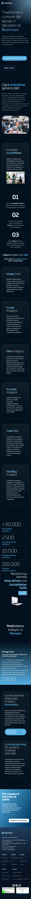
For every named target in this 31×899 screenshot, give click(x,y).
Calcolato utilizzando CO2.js (22, 894)
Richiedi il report (8, 679)
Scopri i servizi (9, 68)
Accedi (22, 593)
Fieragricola (8, 651)
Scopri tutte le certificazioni (12, 732)
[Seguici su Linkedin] (13, 886)
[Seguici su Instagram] (20, 886)
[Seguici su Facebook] (16, 886)
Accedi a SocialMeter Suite (13, 58)
